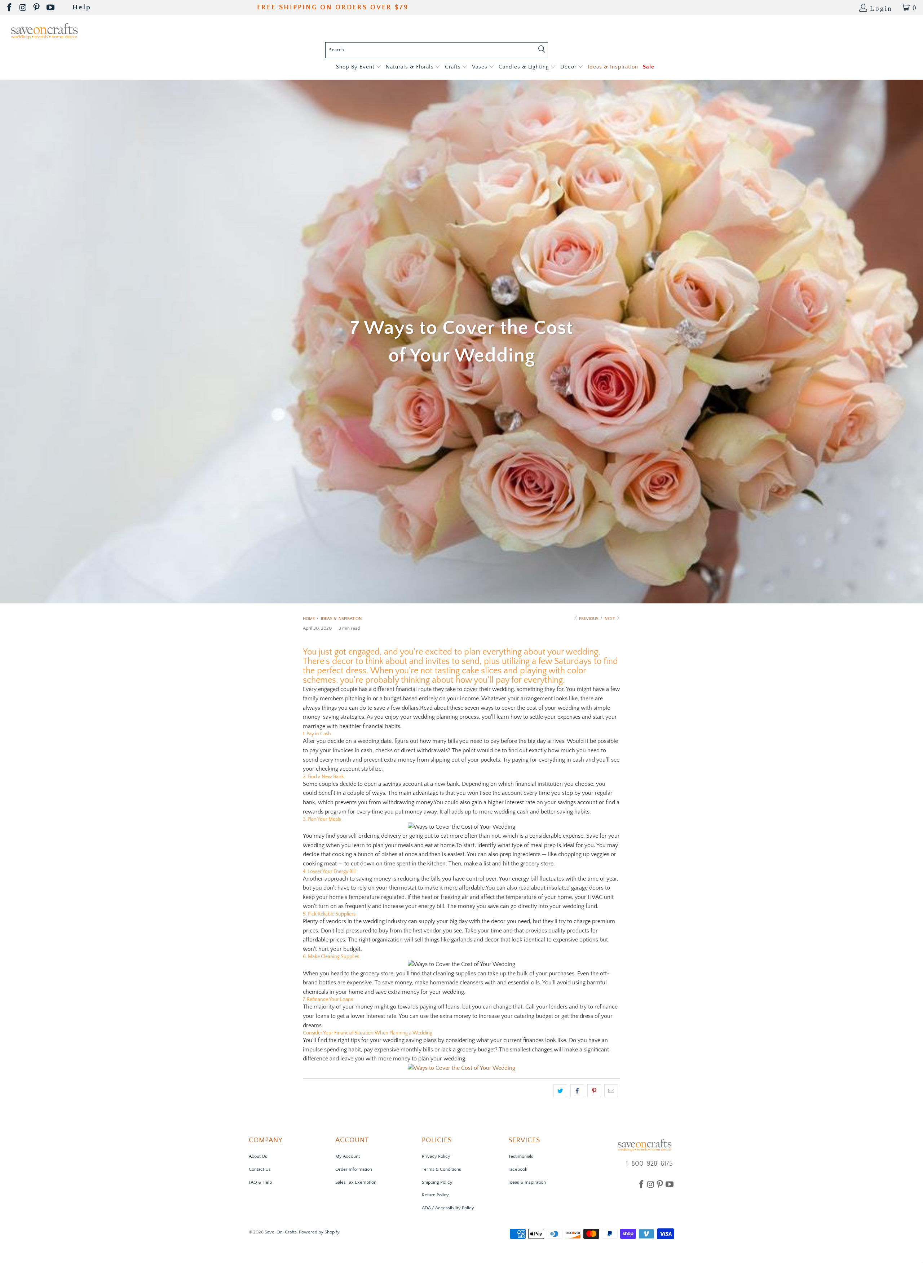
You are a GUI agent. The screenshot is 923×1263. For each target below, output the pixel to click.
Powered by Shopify (319, 1232)
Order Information (353, 1169)
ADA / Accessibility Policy (448, 1207)
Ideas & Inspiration (527, 1182)
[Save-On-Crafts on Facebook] (9, 7)
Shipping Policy (437, 1182)
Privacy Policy (436, 1156)
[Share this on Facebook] (577, 1090)
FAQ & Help (260, 1182)
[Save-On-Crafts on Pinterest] (36, 7)
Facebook (517, 1169)
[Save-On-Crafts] (44, 30)
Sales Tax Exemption (355, 1182)
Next (610, 618)
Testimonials (520, 1156)
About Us (258, 1156)
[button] (358, 67)
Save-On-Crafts (281, 1232)
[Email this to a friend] (611, 1090)
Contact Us (260, 1169)
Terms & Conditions (441, 1169)
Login (881, 7)
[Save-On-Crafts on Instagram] (23, 7)
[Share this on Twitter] (560, 1090)
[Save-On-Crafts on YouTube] (51, 7)
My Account (347, 1156)
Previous (588, 618)
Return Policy (435, 1194)
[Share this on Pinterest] (594, 1090)
